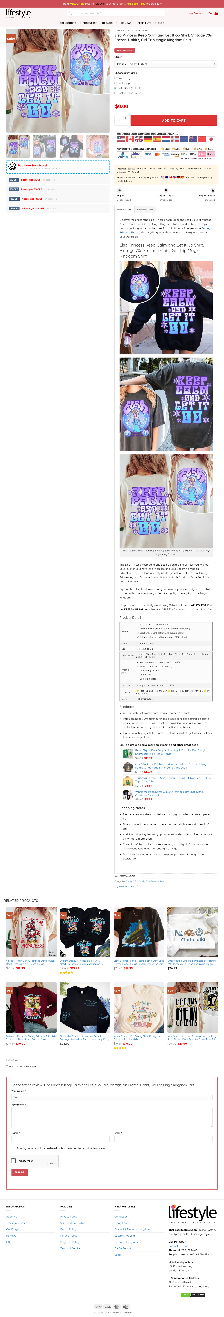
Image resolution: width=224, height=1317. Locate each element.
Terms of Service (70, 1248)
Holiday (126, 23)
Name (15, 1132)
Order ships (166, 200)
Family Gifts (144, 881)
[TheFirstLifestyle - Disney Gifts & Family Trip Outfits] (22, 13)
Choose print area (125, 73)
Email (118, 1132)
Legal (117, 1254)
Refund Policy (68, 1235)
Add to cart (174, 120)
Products (89, 23)
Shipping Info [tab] (145, 209)
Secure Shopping (124, 1235)
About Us (11, 1216)
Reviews (11, 1235)
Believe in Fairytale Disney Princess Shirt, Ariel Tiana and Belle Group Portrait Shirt (31, 1038)
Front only (124, 78)
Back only (124, 83)
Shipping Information (72, 1223)
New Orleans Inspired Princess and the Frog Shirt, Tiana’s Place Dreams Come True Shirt (192, 1038)
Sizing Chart (121, 1223)
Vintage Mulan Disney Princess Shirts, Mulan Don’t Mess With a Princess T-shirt (30, 962)
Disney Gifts (141, 30)
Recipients (144, 23)
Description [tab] (124, 209)
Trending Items (122, 30)
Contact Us (121, 1216)
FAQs (9, 1242)
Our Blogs (12, 1229)
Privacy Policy (68, 1216)
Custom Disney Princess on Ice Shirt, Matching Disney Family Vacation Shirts (81, 962)
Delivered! (210, 200)
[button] (213, 13)
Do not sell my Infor (126, 1242)
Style (118, 57)
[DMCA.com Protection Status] (193, 1294)
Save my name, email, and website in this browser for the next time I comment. (61, 1148)
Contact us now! (178, 1246)
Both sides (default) (130, 88)
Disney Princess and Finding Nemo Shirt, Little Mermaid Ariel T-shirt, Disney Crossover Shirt (139, 962)
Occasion (108, 23)
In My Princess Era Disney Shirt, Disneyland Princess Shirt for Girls (138, 1038)
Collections (68, 23)
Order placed (124, 200)
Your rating (18, 1091)
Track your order (16, 1223)
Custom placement (129, 93)
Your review (18, 1104)
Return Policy (68, 1229)
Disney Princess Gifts (129, 886)
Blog (161, 23)
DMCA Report (122, 1248)
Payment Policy (69, 1242)
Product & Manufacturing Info (132, 1229)
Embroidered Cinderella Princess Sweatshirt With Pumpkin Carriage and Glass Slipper (191, 962)
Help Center (194, 13)
